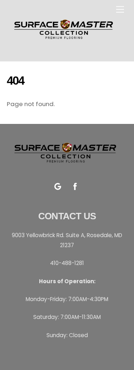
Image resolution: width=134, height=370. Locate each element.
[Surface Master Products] (65, 42)
